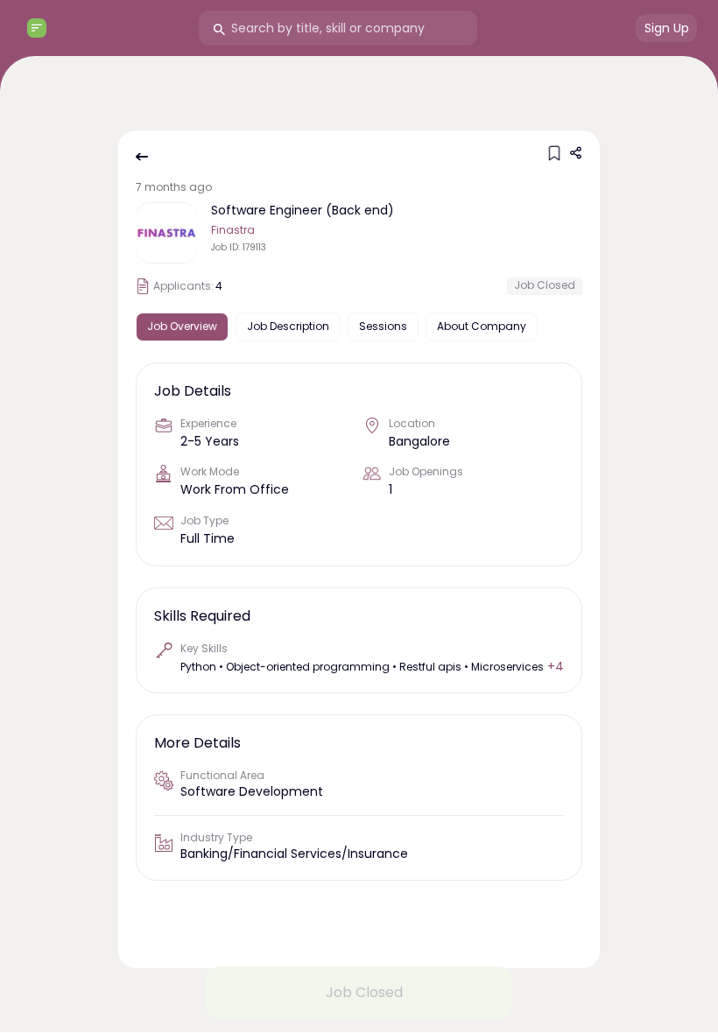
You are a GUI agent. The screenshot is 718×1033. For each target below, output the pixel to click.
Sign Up (666, 28)
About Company (481, 326)
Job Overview (182, 326)
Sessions (383, 326)
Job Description (288, 326)
